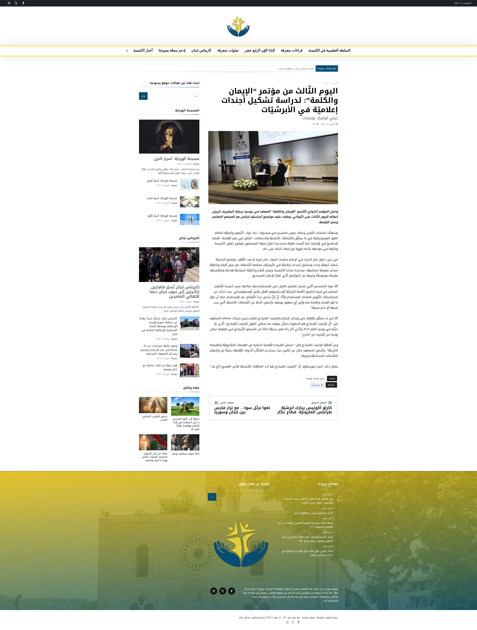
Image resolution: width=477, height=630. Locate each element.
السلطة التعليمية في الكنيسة (265, 622)
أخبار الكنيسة (146, 622)
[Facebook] (23, 3)
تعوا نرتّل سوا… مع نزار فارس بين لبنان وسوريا (242, 408)
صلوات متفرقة (201, 622)
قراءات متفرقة (240, 622)
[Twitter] (16, 3)
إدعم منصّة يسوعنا (165, 622)
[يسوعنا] (238, 12)
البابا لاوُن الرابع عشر (220, 622)
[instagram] (9, 3)
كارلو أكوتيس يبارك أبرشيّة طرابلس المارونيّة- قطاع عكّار (304, 408)
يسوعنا (196, 164)
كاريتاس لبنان (184, 622)
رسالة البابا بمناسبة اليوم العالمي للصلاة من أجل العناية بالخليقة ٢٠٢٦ (278, 68)
